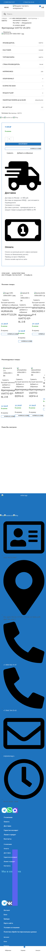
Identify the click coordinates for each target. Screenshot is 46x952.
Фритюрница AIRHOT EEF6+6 (22, 393)
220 (42, 71)
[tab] (6, 273)
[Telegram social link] (43, 2)
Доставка (7, 826)
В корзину (23, 144)
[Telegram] (4, 810)
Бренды (7, 919)
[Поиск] (5, 14)
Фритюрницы (33, 18)
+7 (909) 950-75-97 (9, 2)
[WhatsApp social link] (41, 2)
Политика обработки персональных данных (20, 932)
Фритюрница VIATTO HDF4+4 (36, 393)
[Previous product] (3, 24)
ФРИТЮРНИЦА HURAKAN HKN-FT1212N (9, 311)
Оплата (6, 822)
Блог (5, 914)
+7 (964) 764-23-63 (28, 2)
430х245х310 (39, 100)
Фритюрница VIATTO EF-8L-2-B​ (25, 318)
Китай (41, 64)
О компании (8, 817)
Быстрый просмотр (8, 302)
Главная (4, 18)
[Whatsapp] (9, 810)
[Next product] (7, 24)
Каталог (7, 910)
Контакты (7, 839)
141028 (41, 50)
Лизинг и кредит (10, 834)
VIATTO (41, 43)
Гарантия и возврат (11, 830)
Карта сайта (8, 923)
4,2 (42, 107)
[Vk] (9, 903)
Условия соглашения (11, 927)
